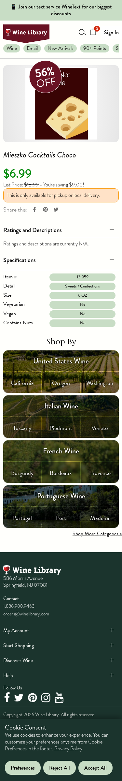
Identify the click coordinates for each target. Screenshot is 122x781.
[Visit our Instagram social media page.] (47, 698)
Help (8, 675)
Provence (100, 472)
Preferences (23, 768)
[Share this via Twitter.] (56, 210)
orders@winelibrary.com (26, 614)
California (22, 382)
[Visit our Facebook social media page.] (7, 698)
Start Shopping (18, 645)
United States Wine (61, 361)
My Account (16, 630)
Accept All (95, 768)
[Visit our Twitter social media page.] (19, 698)
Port (61, 517)
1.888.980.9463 (18, 606)
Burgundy (22, 472)
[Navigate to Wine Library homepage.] (26, 33)
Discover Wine (18, 660)
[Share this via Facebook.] (34, 210)
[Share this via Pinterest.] (45, 210)
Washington (99, 382)
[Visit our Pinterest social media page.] (33, 698)
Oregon (61, 382)
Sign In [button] (111, 32)
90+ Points (94, 48)
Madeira (99, 517)
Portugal (22, 517)
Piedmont (60, 427)
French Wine (61, 451)
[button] (61, 229)
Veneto (99, 427)
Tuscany (22, 427)
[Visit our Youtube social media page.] (60, 698)
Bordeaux (61, 472)
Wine (12, 48)
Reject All (59, 768)
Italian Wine (61, 406)
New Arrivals (60, 48)
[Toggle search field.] (83, 32)
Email (32, 48)
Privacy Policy (68, 748)
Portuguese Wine (61, 496)
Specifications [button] (19, 260)
